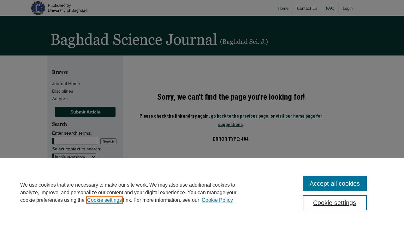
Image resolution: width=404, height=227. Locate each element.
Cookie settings (104, 200)
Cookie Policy (217, 200)
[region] (202, 192)
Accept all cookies (335, 183)
